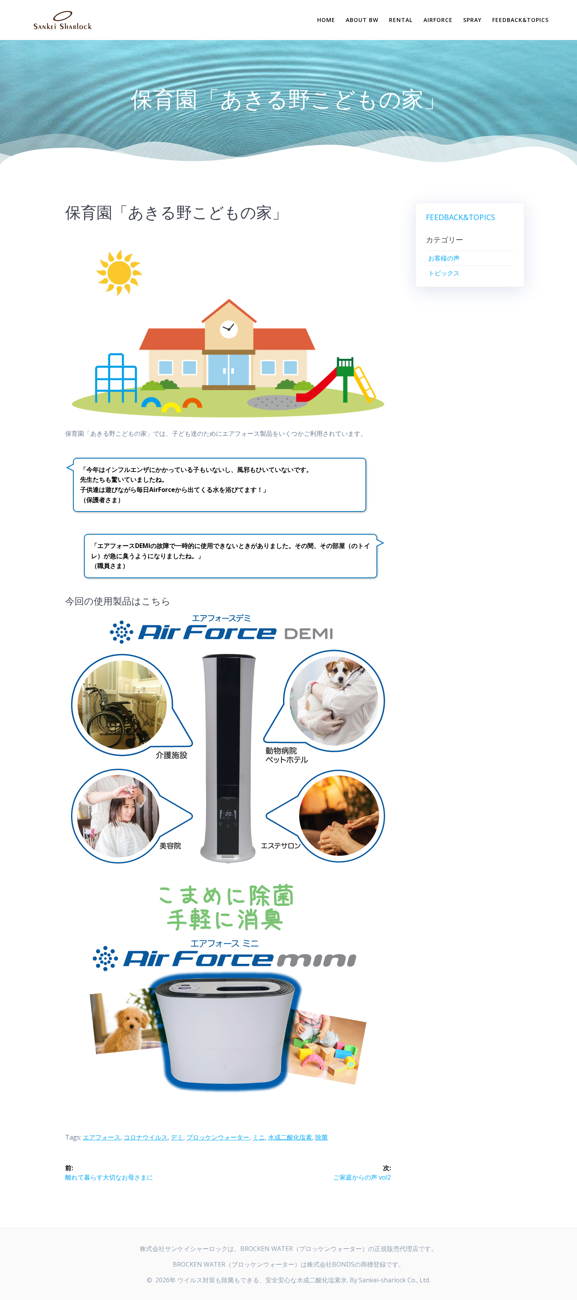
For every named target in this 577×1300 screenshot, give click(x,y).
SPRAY (472, 20)
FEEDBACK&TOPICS (520, 20)
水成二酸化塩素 (290, 1137)
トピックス (444, 273)
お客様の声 (444, 258)
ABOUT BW (362, 20)
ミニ (258, 1137)
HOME (326, 20)
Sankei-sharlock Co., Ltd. (394, 1280)
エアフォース (102, 1137)
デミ (177, 1137)
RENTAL (401, 20)
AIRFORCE (438, 20)
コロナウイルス (146, 1137)
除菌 (321, 1137)
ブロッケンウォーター (217, 1137)
